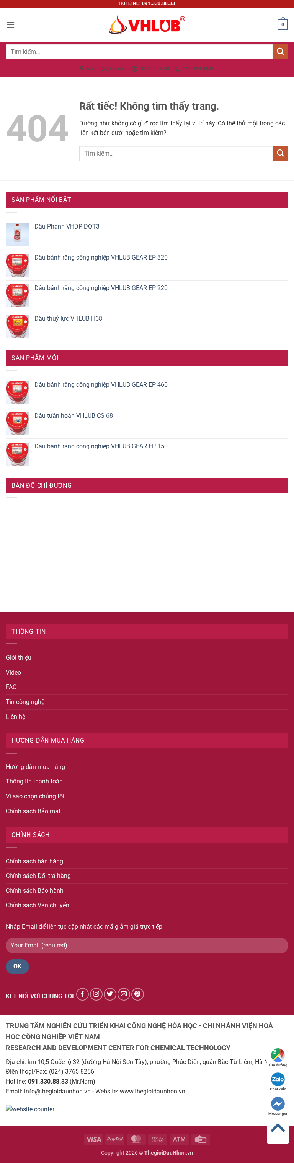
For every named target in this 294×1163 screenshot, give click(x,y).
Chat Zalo (278, 1089)
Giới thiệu (18, 657)
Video (13, 672)
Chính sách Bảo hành (35, 890)
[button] (10, 24)
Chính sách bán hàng (34, 861)
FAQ (11, 687)
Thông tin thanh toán (34, 781)
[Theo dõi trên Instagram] (96, 994)
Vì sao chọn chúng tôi (35, 796)
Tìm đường (277, 1065)
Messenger (277, 1113)
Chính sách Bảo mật (33, 811)
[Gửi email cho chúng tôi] (124, 994)
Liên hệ (15, 716)
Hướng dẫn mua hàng (35, 766)
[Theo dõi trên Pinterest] (137, 994)
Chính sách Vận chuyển (37, 905)
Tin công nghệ (25, 702)
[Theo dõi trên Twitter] (110, 994)
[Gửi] (280, 51)
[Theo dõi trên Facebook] (82, 994)
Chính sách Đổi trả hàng (38, 875)
